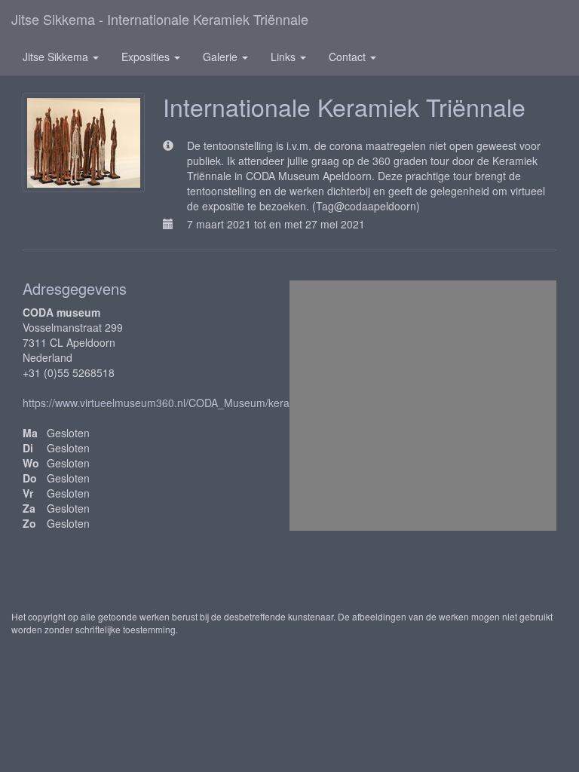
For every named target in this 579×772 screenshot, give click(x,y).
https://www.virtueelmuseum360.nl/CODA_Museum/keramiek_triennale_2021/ (208, 402)
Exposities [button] (147, 56)
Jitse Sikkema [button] (57, 56)
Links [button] (285, 56)
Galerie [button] (221, 56)
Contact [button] (349, 56)
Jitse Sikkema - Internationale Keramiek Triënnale (159, 19)
